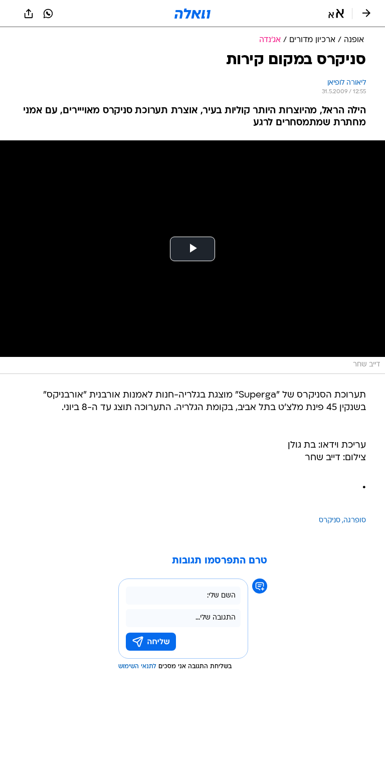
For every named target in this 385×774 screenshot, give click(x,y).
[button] (336, 13)
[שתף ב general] (28, 13)
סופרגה (354, 520)
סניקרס (329, 520)
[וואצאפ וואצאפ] (48, 14)
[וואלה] (192, 14)
